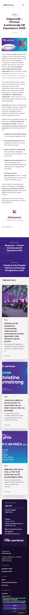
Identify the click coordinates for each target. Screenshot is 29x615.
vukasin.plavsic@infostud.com (14, 523)
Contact (5, 593)
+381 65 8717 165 (10, 525)
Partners (5, 585)
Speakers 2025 (7, 568)
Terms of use (6, 596)
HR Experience (14, 217)
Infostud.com (6, 553)
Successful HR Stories (9, 582)
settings (23, 602)
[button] (23, 5)
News (15, 14)
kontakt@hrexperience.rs (12, 533)
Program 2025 (7, 571)
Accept (14, 605)
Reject (14, 608)
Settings (15, 611)
